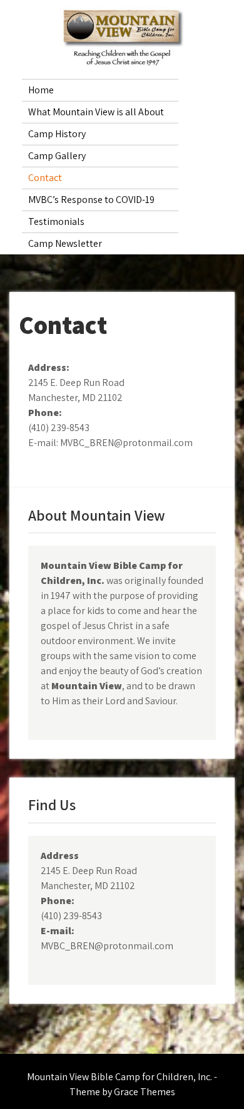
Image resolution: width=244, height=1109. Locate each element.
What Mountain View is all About (96, 111)
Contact (45, 177)
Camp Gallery (57, 155)
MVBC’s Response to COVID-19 (91, 199)
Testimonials (56, 221)
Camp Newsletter (65, 243)
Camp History (57, 133)
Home (41, 89)
